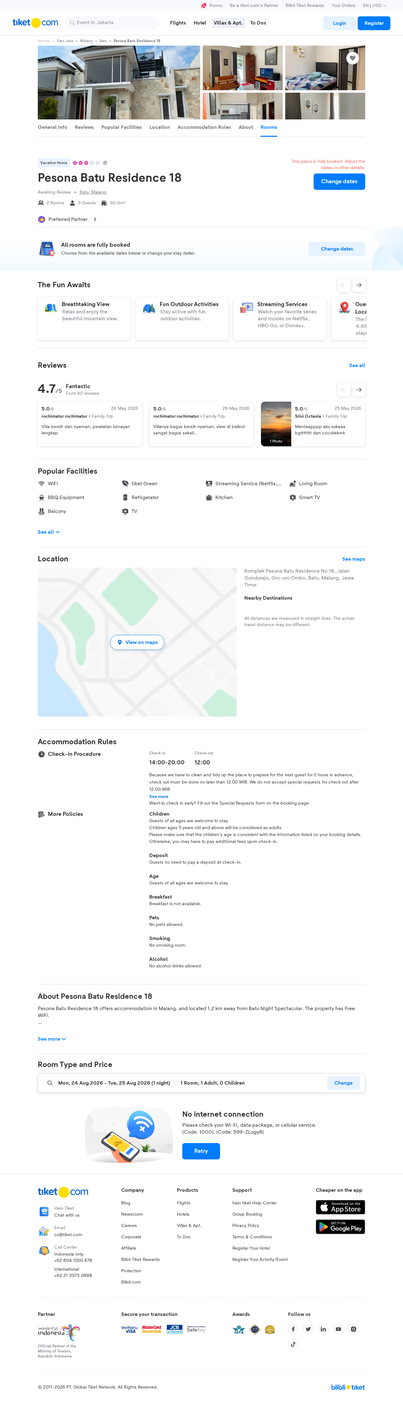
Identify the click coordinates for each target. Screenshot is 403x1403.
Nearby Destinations (268, 598)
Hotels (183, 1214)
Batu (103, 40)
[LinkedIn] (323, 1329)
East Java (65, 40)
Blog (125, 1203)
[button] (137, 642)
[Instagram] (354, 1329)
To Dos (183, 1237)
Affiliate (128, 1248)
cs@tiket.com (68, 1235)
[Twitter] (308, 1329)
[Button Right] (359, 390)
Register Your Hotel (251, 1248)
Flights (183, 1203)
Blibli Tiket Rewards (305, 5)
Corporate (131, 1237)
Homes (44, 40)
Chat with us (67, 1215)
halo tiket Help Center (254, 1203)
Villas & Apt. (189, 1226)
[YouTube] (338, 1329)
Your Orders (343, 5)
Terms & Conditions (252, 1237)
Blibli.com (131, 1282)
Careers (129, 1226)
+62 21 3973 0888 (73, 1276)
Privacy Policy (245, 1226)
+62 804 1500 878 (73, 1260)
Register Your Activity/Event (260, 1260)
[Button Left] (344, 390)
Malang (86, 40)
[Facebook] (293, 1329)
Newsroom (132, 1214)
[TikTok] (293, 1344)
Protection (131, 1271)
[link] (339, 23)
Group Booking (247, 1214)
